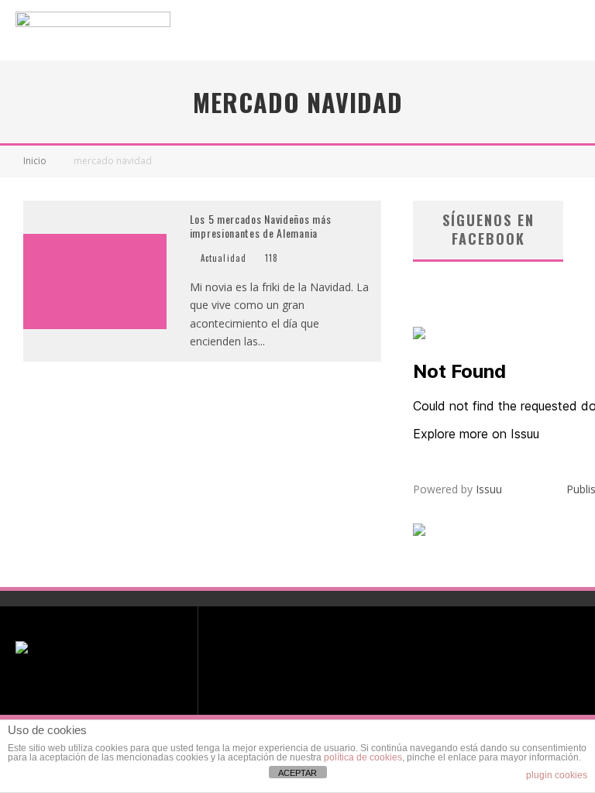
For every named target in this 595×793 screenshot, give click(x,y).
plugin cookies (556, 775)
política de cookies (363, 757)
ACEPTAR (297, 773)
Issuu (489, 489)
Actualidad (223, 257)
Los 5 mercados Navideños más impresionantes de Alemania (261, 226)
